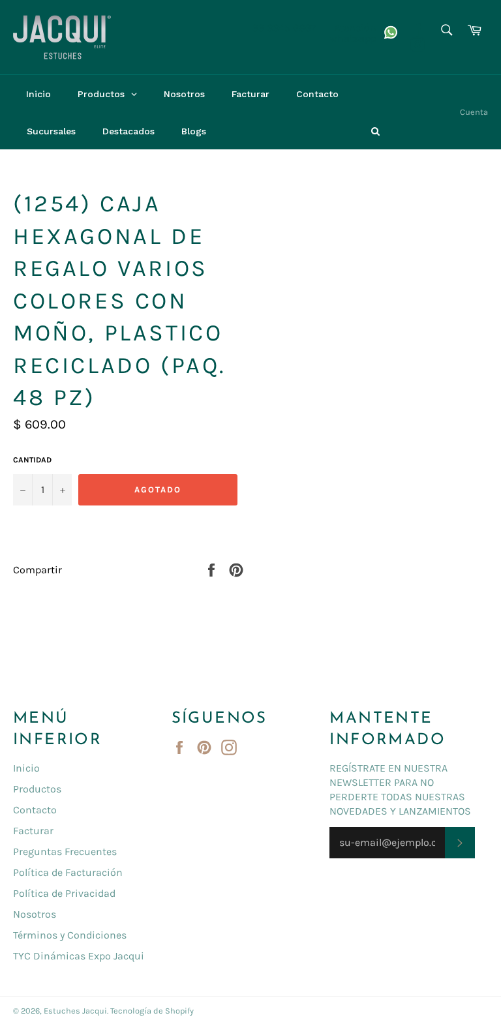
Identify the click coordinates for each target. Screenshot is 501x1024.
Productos (37, 789)
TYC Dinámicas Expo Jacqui (78, 956)
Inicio (26, 768)
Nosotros (34, 914)
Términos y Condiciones (70, 935)
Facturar (33, 830)
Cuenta (474, 112)
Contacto (35, 810)
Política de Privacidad (64, 893)
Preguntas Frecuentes (65, 851)
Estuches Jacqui (75, 1011)
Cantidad (32, 459)
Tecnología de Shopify (152, 1011)
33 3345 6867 (284, 28)
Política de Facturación (68, 872)
